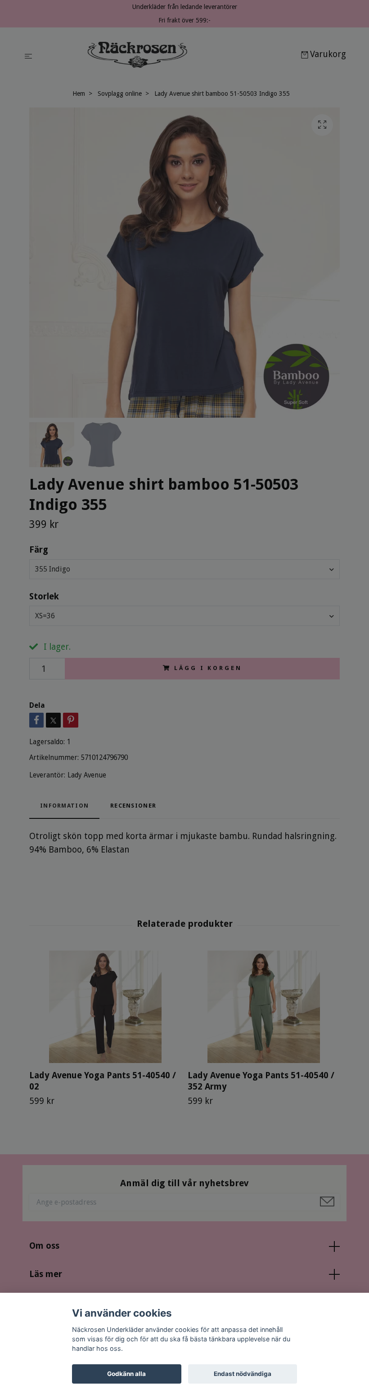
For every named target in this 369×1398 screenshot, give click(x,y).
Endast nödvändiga (242, 1373)
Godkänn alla (126, 1373)
